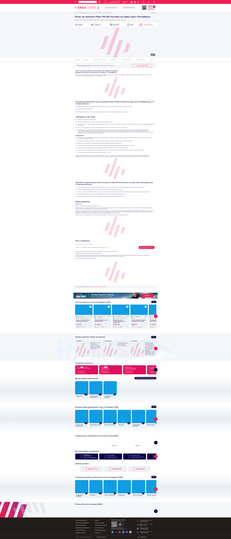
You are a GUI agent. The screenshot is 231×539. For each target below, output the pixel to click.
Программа (86, 59)
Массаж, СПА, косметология (79, 425)
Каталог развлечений (81, 520)
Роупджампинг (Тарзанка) (79, 496)
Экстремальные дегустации (136, 425)
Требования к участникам (99, 59)
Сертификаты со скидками (108, 397)
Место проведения (140, 59)
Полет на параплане (109, 495)
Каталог (99, 2)
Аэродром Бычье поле (148, 25)
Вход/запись (143, 537)
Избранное (143, 2)
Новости (97, 520)
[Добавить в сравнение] (90, 307)
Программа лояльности (101, 525)
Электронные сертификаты (82, 527)
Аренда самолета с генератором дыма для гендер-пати (119, 321)
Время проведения (126, 59)
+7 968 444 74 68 (144, 528)
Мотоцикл (121, 424)
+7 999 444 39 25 (115, 2)
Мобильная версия (101, 537)
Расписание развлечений (82, 522)
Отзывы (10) (152, 59)
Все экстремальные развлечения (145, 378)
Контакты (97, 532)
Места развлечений (81, 525)
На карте (141, 25)
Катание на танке (151, 495)
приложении (153, 9)
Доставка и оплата (80, 532)
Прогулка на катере (109, 424)
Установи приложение (116, 528)
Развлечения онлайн (95, 424)
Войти (149, 2)
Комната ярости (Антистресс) (94, 397)
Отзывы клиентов (99, 522)
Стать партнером (99, 527)
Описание (77, 59)
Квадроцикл (79, 396)
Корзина (154, 2)
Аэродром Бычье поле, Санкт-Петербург (84, 244)
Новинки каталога (130, 7)
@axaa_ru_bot (143, 525)
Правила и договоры (100, 530)
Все (154, 301)
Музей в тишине (151, 424)
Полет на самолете (138, 495)
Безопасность (114, 59)
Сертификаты (105, 2)
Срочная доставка (112, 7)
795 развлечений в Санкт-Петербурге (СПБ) (96, 286)
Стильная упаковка (80, 530)
